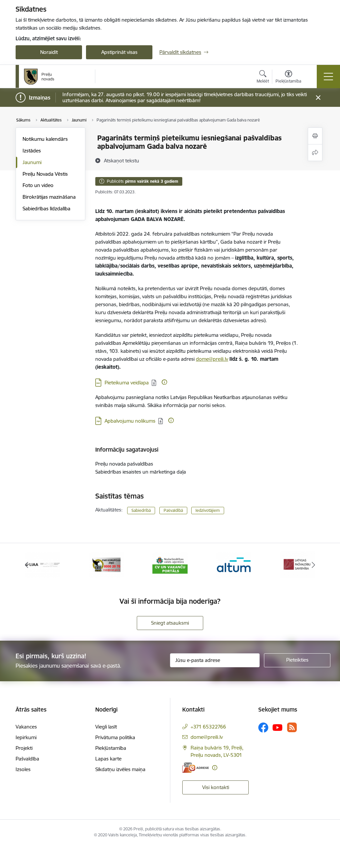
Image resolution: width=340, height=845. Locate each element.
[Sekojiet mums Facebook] (263, 728)
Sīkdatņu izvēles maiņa (120, 769)
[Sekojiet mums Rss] (292, 727)
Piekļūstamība (110, 748)
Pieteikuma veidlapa (127, 382)
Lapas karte (108, 758)
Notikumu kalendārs (45, 139)
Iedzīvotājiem (208, 510)
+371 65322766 (208, 727)
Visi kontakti (215, 787)
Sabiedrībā (141, 510)
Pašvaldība (27, 758)
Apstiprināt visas (119, 52)
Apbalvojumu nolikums (130, 421)
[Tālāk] (313, 565)
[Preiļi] (39, 77)
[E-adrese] (195, 767)
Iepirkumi (26, 737)
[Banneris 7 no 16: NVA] (170, 564)
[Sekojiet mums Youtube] (278, 727)
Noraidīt (49, 52)
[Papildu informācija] (164, 382)
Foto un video (38, 185)
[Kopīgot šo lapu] (315, 152)
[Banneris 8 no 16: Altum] (234, 564)
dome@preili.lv (212, 359)
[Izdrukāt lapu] (315, 136)
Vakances (26, 727)
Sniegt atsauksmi (170, 623)
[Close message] (318, 98)
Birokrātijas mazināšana (49, 197)
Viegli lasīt (106, 727)
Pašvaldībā (173, 510)
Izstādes (32, 150)
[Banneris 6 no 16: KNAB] (106, 564)
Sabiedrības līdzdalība (46, 208)
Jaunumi (32, 162)
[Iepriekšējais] (26, 565)
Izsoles (23, 769)
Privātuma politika (115, 737)
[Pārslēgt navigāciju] (328, 76)
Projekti (24, 748)
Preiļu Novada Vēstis (45, 174)
